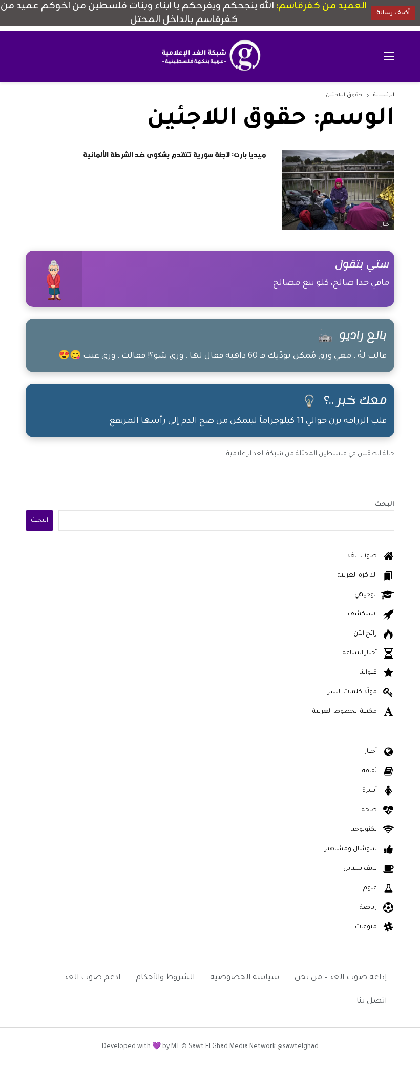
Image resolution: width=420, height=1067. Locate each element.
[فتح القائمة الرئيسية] (389, 56)
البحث (384, 504)
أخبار (386, 225)
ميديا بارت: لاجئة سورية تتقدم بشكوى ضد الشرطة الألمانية (174, 154)
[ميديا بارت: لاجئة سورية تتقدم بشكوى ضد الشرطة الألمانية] (338, 190)
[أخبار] (388, 158)
